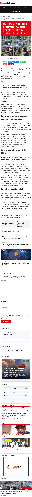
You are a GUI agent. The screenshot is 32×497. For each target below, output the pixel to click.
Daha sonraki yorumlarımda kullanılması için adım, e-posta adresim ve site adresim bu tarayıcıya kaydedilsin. (15, 316)
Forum (27, 8)
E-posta (4, 301)
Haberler (3, 16)
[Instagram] (12, 350)
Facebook (16, 61)
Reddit (5, 64)
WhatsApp (23, 61)
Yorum (3, 280)
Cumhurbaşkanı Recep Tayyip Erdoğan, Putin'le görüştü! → (22, 224)
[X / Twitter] (8, 350)
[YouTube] (17, 350)
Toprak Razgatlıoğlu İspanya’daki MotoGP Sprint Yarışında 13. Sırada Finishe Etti (14, 408)
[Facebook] (4, 350)
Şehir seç (6, 336)
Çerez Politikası (16, 11)
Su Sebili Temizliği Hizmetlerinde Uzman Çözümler (15, 413)
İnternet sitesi (5, 307)
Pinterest (11, 64)
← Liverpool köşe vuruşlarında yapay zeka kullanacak (8, 223)
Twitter (10, 61)
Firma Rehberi (18, 8)
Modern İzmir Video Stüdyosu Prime (12, 418)
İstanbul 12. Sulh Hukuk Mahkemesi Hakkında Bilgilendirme (14, 416)
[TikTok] (21, 350)
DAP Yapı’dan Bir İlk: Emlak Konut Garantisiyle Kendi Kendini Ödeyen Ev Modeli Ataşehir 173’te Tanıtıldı (15, 411)
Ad (2, 295)
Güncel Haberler (7, 8)
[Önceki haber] (24, 361)
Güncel (8, 16)
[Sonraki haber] (27, 361)
